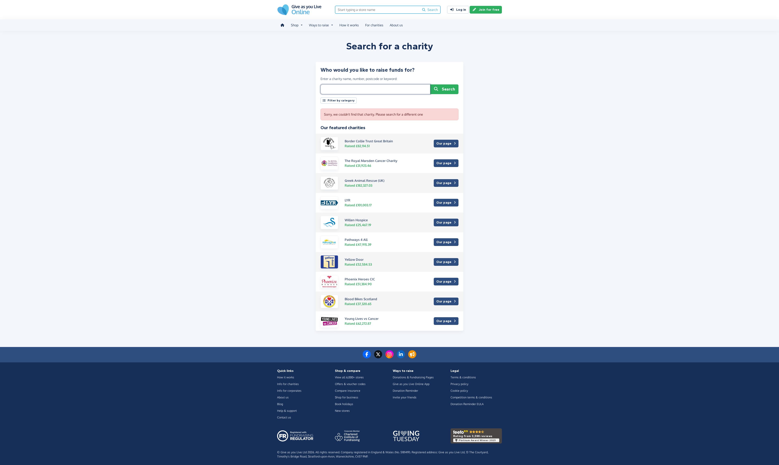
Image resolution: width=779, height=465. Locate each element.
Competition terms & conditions (471, 397)
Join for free (489, 10)
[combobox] (377, 9)
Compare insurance (347, 390)
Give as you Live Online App (411, 384)
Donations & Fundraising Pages (413, 377)
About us (396, 25)
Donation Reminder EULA (467, 404)
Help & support (287, 410)
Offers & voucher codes (350, 384)
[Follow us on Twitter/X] (378, 357)
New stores (342, 410)
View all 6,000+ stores (349, 377)
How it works (349, 25)
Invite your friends (404, 397)
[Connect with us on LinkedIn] (401, 357)
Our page (443, 143)
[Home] (282, 25)
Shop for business (346, 397)
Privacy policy (459, 384)
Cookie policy (459, 390)
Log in (461, 10)
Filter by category (341, 100)
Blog (280, 404)
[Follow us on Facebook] (367, 357)
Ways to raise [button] (319, 25)
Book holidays (344, 404)
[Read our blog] (412, 357)
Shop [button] (294, 25)
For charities (374, 25)
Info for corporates (289, 390)
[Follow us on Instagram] (389, 357)
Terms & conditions (463, 377)
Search (448, 89)
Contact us (284, 417)
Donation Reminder (405, 390)
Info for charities (288, 384)
